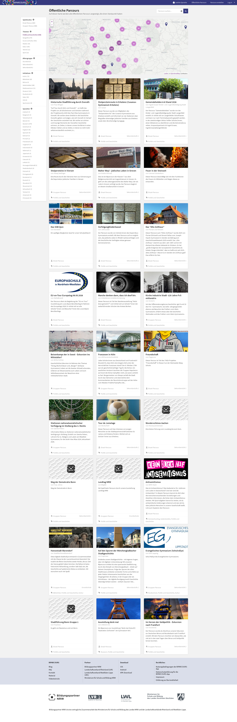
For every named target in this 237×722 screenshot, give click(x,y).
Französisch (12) (28, 142)
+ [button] (52, 21)
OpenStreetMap (175, 73)
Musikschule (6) (27, 94)
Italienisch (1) (27, 150)
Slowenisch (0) (27, 186)
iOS (121, 667)
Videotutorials (54, 679)
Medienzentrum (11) (29, 88)
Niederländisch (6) (28, 168)
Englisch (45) (27, 130)
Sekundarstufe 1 (28, 64)
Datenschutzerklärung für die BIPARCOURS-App (167, 673)
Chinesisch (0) (27, 198)
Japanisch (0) (27, 153)
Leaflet (166, 73)
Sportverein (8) (27, 103)
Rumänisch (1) (27, 177)
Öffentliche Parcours (199, 2)
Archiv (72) (26, 76)
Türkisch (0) (26, 192)
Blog (50, 667)
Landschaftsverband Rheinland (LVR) (99, 669)
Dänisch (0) (26, 121)
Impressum (160, 677)
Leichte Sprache (181, 2)
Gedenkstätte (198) (29, 85)
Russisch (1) (26, 180)
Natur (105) (26, 47)
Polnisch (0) (26, 171)
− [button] (52, 24)
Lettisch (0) (26, 162)
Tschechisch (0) (27, 118)
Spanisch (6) (26, 133)
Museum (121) (27, 91)
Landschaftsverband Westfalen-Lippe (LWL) (99, 673)
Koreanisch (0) (27, 156)
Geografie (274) (27, 38)
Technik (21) (26, 50)
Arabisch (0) (26, 112)
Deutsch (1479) (27, 124)
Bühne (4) (26, 82)
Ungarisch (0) (27, 144)
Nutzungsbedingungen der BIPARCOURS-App (171, 668)
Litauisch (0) (26, 159)
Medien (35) (26, 44)
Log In (230, 2)
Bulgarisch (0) (27, 115)
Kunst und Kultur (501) (30, 41)
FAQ (50, 669)
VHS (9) (25, 100)
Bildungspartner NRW (93, 667)
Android (123, 669)
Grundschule (27, 61)
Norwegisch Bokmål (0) (30, 165)
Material (52, 675)
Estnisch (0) (26, 136)
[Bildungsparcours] (19, 2)
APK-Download (126, 672)
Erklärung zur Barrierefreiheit (167, 680)
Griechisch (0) (27, 127)
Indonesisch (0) (27, 147)
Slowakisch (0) (27, 183)
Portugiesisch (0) (28, 174)
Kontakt (52, 672)
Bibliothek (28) (27, 79)
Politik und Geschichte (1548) (32, 35)
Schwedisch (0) (27, 189)
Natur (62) (26, 97)
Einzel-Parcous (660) (29, 23)
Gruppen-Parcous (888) (30, 26)
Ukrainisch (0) (27, 195)
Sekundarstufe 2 (28, 67)
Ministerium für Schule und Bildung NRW (100, 678)
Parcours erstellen (217, 2)
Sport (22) (26, 53)
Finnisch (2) (26, 139)
